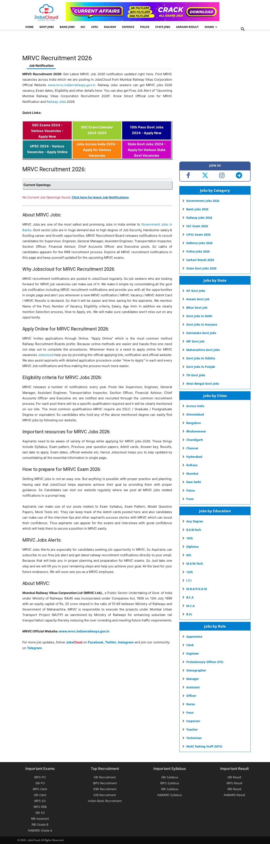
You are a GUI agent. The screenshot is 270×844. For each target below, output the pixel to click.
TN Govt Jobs (195, 375)
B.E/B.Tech (193, 530)
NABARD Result (234, 795)
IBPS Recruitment (105, 783)
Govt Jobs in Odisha (200, 358)
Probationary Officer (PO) (204, 662)
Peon (190, 713)
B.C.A (190, 597)
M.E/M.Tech (194, 563)
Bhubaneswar (196, 431)
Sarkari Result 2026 (200, 260)
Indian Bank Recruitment (105, 801)
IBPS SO (40, 801)
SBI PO (40, 783)
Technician (194, 738)
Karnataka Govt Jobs (201, 333)
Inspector (193, 721)
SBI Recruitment (105, 777)
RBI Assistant (40, 818)
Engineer (192, 653)
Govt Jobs (46, 27)
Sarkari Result (187, 27)
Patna (190, 490)
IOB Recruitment (104, 795)
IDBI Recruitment (104, 789)
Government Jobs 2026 (202, 201)
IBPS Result (234, 783)
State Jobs (162, 27)
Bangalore (193, 423)
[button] (243, 30)
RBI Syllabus (169, 789)
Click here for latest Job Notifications (100, 197)
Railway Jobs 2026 (199, 218)
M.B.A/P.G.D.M (196, 589)
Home (29, 27)
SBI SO (40, 812)
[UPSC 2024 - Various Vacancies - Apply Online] (47, 156)
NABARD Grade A (40, 830)
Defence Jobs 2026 (199, 243)
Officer (191, 696)
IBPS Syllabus (169, 783)
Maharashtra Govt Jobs (203, 350)
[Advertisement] (99, 43)
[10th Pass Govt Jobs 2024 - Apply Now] (146, 137)
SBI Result (234, 777)
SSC (83, 27)
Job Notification (41, 66)
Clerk (190, 645)
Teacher (192, 729)
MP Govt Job (195, 341)
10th (189, 538)
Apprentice (194, 637)
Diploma (192, 547)
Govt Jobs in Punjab (200, 367)
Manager (192, 679)
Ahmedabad (195, 414)
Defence (128, 27)
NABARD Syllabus (169, 795)
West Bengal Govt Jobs (202, 384)
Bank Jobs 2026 (197, 209)
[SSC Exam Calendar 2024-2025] (97, 137)
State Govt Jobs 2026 (201, 268)
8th (188, 555)
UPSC (94, 27)
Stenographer (196, 670)
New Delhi (193, 482)
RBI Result (234, 789)
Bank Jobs (67, 27)
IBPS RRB (40, 807)
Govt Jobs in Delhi (199, 316)
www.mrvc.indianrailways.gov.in (71, 85)
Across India (195, 406)
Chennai (192, 448)
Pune (190, 499)
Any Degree (194, 521)
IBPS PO (40, 777)
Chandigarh (194, 440)
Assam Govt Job (197, 299)
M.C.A (190, 606)
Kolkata (191, 465)
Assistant (193, 687)
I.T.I (189, 580)
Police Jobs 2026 (198, 251)
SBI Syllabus (169, 777)
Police (144, 27)
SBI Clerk (40, 795)
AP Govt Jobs (195, 291)
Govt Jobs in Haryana (201, 324)
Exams (209, 27)
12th (189, 572)
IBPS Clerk (40, 789)
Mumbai (192, 474)
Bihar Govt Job (196, 308)
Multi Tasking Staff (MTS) (204, 746)
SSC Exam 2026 (197, 226)
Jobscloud (45, 355)
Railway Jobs (56, 102)
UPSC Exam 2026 (198, 234)
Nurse (190, 704)
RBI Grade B (40, 824)
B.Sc (189, 614)
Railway (110, 27)
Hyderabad (194, 457)
